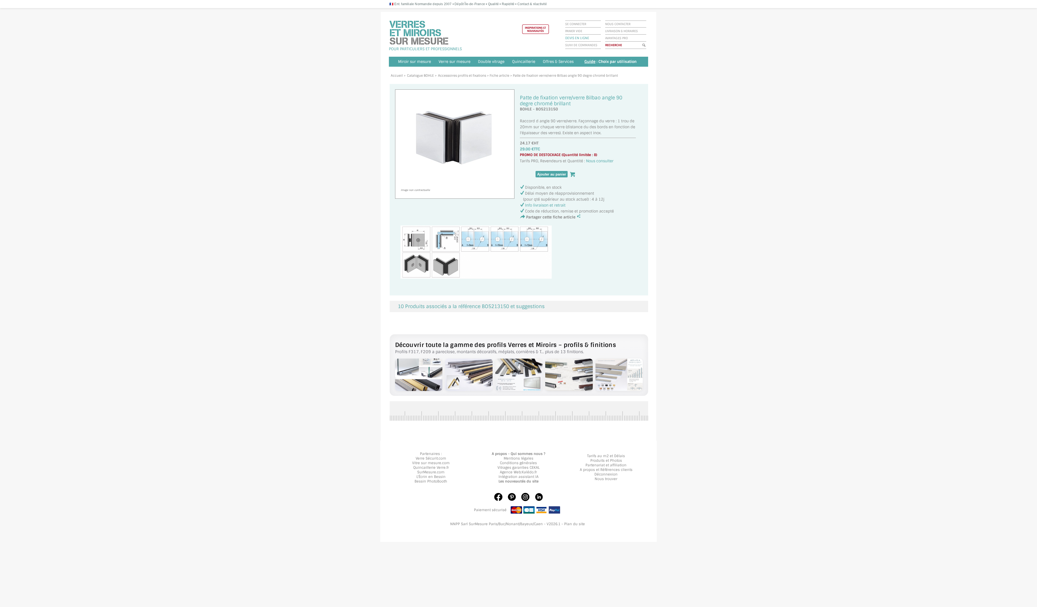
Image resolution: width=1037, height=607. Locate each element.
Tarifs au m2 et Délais (606, 456)
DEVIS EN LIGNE (577, 38)
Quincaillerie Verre (429, 467)
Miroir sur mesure (414, 61)
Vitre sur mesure (426, 463)
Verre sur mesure (454, 61)
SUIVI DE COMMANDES (581, 45)
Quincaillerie (523, 61)
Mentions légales (518, 458)
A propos (587, 469)
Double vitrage (491, 61)
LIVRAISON (612, 31)
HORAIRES (631, 31)
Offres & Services (558, 61)
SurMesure (426, 472)
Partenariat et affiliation (606, 465)
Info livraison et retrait (545, 205)
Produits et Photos (606, 460)
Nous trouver (606, 479)
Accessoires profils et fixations (462, 75)
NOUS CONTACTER (618, 24)
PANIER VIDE (573, 31)
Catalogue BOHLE (420, 75)
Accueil (397, 75)
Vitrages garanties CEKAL (518, 467)
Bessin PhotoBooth (431, 481)
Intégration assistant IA (518, 476)
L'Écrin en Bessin (431, 476)
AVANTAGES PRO (616, 38)
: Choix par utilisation (610, 61)
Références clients (616, 469)
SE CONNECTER (575, 24)
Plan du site (574, 524)
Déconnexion (606, 474)
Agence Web (510, 472)
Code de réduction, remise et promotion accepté (569, 211)
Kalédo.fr (529, 472)
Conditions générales (518, 463)
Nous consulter (600, 161)
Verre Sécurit (427, 458)
